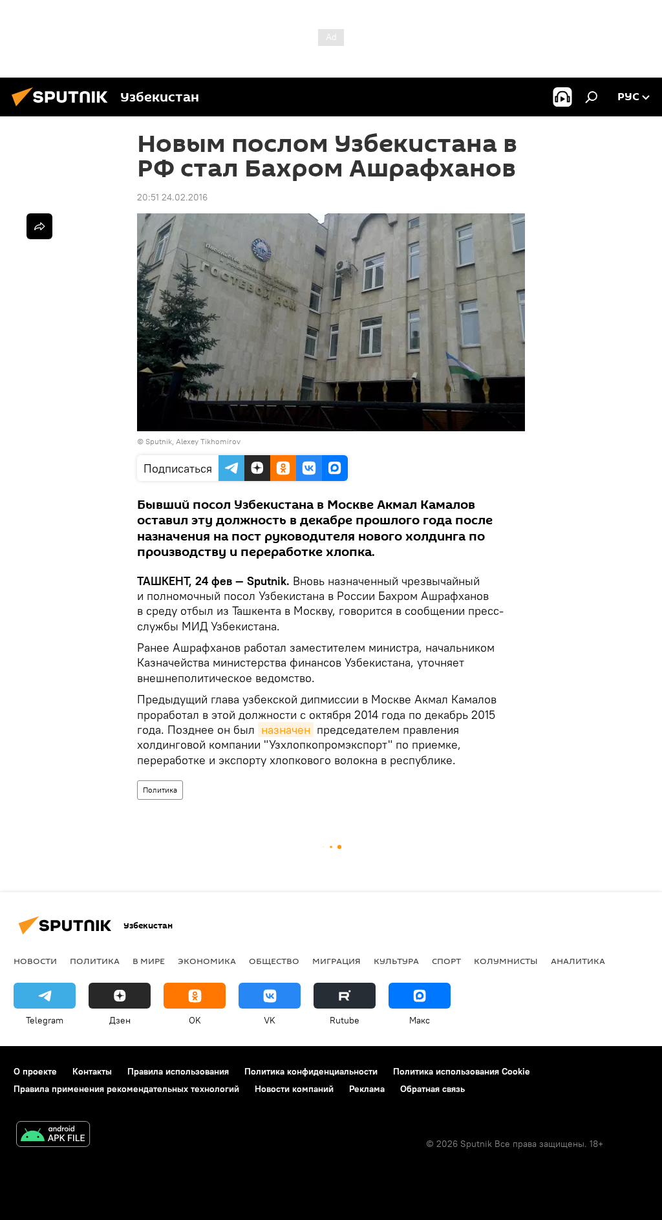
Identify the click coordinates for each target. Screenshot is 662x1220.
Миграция (336, 961)
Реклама (367, 1089)
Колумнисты (506, 961)
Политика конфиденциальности (311, 1071)
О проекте (35, 1071)
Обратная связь (432, 1089)
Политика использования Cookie (461, 1071)
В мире (149, 961)
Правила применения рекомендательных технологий (126, 1089)
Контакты (92, 1071)
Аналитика (578, 961)
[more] (39, 226)
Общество (274, 961)
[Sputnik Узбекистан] (63, 108)
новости (35, 961)
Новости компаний (294, 1089)
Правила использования (178, 1071)
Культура (396, 961)
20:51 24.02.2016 (172, 197)
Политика (160, 790)
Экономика (207, 961)
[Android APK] (53, 1135)
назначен (285, 729)
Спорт (446, 961)
